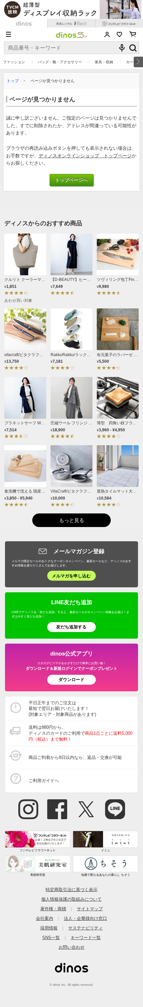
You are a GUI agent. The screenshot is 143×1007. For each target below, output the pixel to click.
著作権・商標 (53, 908)
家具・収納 (104, 62)
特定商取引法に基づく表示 (71, 889)
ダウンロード (71, 679)
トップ (13, 81)
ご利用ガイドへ (44, 780)
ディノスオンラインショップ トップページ (85, 155)
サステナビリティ (85, 928)
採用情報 (49, 928)
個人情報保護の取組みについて (71, 899)
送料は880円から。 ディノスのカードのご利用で (80, 733)
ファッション (14, 62)
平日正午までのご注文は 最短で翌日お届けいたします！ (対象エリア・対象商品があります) (62, 708)
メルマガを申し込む (71, 575)
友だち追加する (71, 626)
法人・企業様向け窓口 (85, 918)
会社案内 (44, 918)
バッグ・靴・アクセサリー (60, 62)
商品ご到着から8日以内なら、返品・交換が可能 (75, 757)
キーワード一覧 (86, 937)
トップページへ (71, 180)
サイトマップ (90, 908)
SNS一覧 (51, 937)
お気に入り (119, 34)
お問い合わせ (71, 947)
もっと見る (71, 520)
